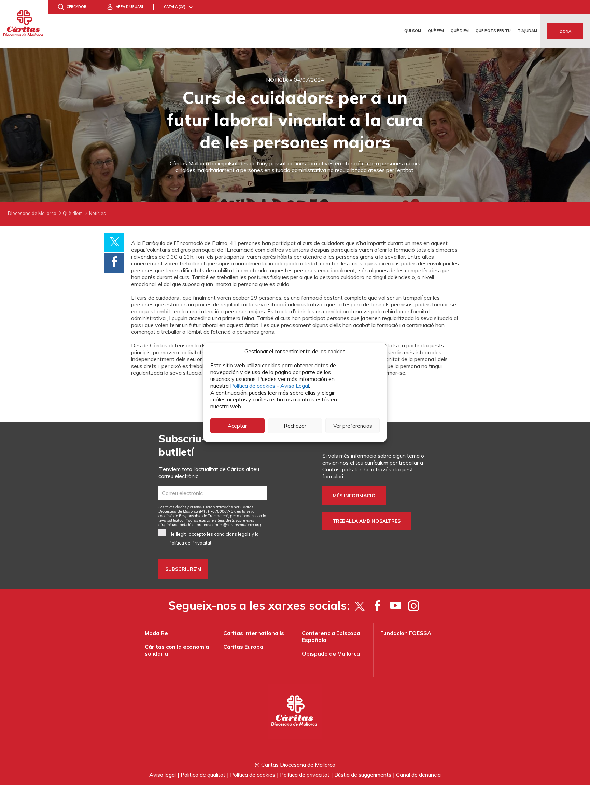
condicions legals (232, 534)
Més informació (354, 496)
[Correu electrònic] (212, 493)
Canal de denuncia (418, 774)
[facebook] (377, 605)
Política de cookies (252, 385)
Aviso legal (162, 774)
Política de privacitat (304, 774)
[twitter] (359, 605)
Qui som (412, 30)
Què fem (436, 30)
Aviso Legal (294, 385)
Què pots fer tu (493, 30)
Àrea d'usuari (129, 6)
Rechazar (295, 426)
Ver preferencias (352, 426)
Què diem (460, 30)
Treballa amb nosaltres (367, 521)
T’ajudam (527, 30)
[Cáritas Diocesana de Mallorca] (24, 24)
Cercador (76, 6)
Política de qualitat (203, 774)
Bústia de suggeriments (362, 774)
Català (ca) (174, 6)
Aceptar (237, 426)
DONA (565, 31)
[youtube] (395, 605)
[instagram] (413, 605)
